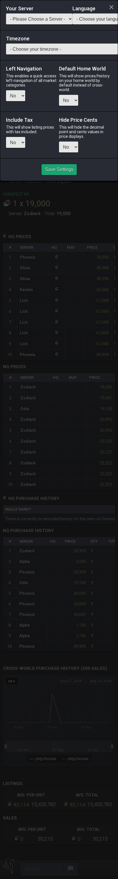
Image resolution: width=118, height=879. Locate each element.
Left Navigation (24, 68)
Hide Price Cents (78, 120)
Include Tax (19, 120)
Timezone (18, 38)
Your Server (20, 8)
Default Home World (82, 68)
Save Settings (59, 169)
